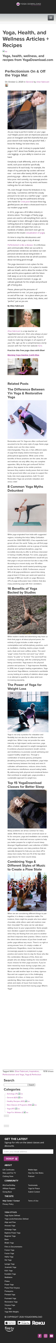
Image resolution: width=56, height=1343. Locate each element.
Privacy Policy (8, 1204)
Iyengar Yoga (9, 1264)
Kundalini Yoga (10, 1274)
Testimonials (33, 1185)
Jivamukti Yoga (10, 1267)
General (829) (12, 1097)
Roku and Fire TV (9, 1173)
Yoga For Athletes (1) (15, 1112)
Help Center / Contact (11, 1201)
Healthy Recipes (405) (16, 1101)
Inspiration (34, 1071)
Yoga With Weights (12, 1312)
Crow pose (25, 201)
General (29, 82)
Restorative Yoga (11, 1302)
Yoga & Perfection (33, 1074)
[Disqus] (28, 1023)
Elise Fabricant (14, 331)
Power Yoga (9, 1285)
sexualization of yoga (35, 233)
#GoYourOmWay (9, 1185)
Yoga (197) (11, 1109)
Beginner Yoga (10, 1236)
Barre (7, 1239)
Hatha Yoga (9, 1257)
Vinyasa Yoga (10, 1305)
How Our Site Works (35, 1173)
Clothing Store (8, 1176)
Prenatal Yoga (10, 1295)
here (40, 345)
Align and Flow (10, 1222)
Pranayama (9, 1291)
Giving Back (7, 1192)
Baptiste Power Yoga (12, 1233)
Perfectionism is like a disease (20, 245)
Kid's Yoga (9, 1271)
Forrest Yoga (9, 1250)
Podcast (31, 1176)
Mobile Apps (32, 1170)
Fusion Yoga (9, 1253)
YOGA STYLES (11, 1212)
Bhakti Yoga (9, 1243)
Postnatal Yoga (10, 1298)
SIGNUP (10, 1159)
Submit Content (34, 1192)
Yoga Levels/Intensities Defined (16, 1219)
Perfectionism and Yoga (13, 1074)
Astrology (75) (12, 1094)
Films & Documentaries (13, 1247)
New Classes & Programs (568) (19, 1105)
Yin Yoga (8, 1308)
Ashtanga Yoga (10, 1229)
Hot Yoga (8, 1260)
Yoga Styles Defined (12, 1215)
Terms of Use (33, 1201)
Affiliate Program (9, 1188)
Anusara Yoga (10, 1226)
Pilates (7, 1281)
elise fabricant (42, 82)
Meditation (8, 1277)
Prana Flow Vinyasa (12, 1288)
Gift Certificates (8, 1170)
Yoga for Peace (34, 1188)
